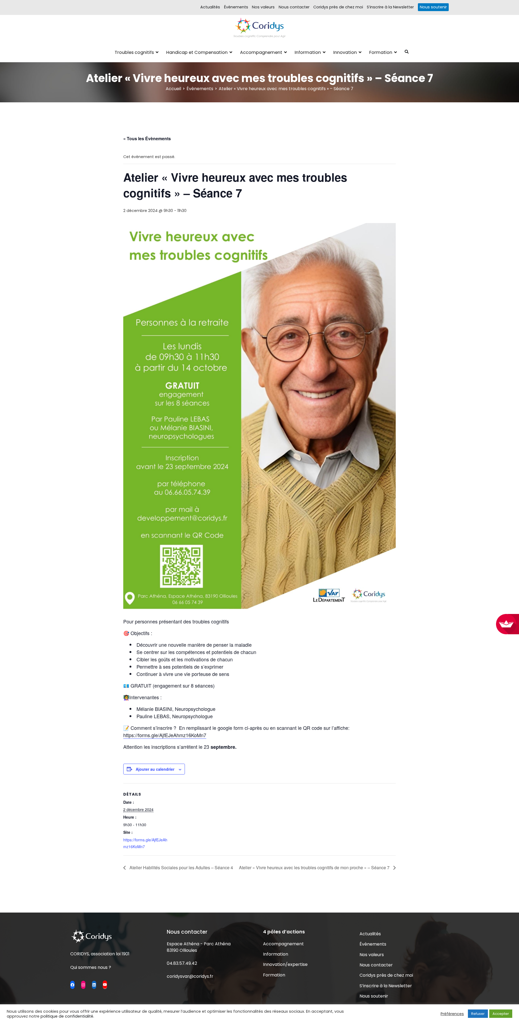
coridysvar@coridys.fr (190, 976)
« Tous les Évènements (147, 138)
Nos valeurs (263, 7)
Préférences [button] (452, 1013)
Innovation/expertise (285, 964)
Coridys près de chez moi (338, 7)
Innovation (345, 52)
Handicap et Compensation (197, 52)
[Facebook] (72, 985)
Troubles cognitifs (134, 52)
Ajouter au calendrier (155, 769)
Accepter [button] (501, 1013)
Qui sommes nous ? (90, 967)
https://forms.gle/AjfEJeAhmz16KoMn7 (164, 734)
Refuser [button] (478, 1013)
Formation (380, 52)
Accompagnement (261, 52)
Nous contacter (294, 7)
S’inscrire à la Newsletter (390, 7)
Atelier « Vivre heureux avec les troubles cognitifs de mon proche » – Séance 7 (315, 867)
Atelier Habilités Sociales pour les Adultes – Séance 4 (180, 867)
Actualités (210, 7)
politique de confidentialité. (67, 1016)
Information (308, 52)
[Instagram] (83, 985)
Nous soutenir (433, 7)
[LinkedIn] (94, 985)
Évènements (236, 7)
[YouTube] (105, 984)
